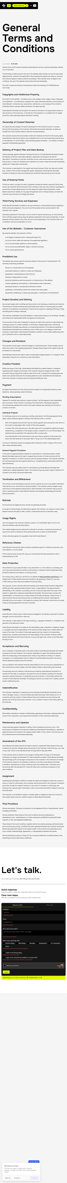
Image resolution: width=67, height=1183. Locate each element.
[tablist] (33, 905)
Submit (6, 972)
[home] (4, 5)
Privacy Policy (18, 952)
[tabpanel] (33, 941)
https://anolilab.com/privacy (49, 577)
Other (7, 946)
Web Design (22, 943)
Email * (5, 919)
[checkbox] (4, 943)
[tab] (17, 905)
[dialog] (21, 1172)
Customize (34, 1178)
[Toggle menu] (9, 5)
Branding (32, 943)
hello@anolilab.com (34, 977)
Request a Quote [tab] (17, 905)
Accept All (17, 1178)
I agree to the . (14, 952)
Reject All (7, 1178)
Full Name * (6, 909)
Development (43, 943)
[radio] (31, 5)
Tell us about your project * (10, 929)
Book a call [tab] (49, 905)
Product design (10, 943)
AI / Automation (55, 943)
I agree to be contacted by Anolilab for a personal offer (21, 957)
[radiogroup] (33, 5)
